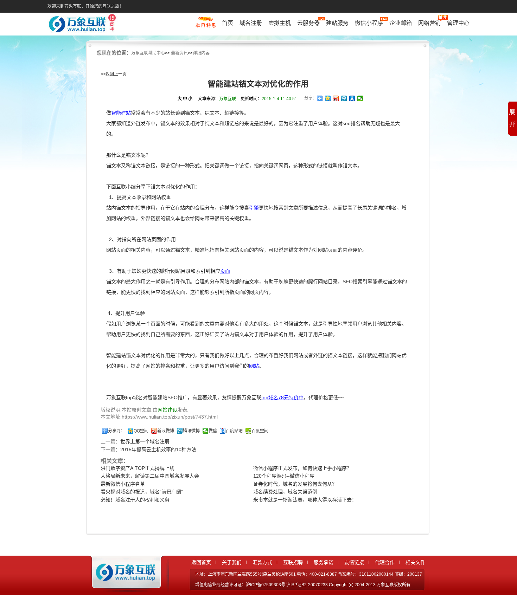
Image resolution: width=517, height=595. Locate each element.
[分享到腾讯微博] (344, 98)
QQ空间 (141, 430)
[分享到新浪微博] (336, 98)
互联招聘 (293, 562)
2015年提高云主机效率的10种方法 (158, 449)
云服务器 (308, 23)
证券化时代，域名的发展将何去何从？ (295, 484)
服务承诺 (323, 562)
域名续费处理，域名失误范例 (285, 491)
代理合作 (385, 562)
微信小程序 (369, 23)
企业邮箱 (400, 23)
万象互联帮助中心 (148, 53)
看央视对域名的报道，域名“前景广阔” (142, 491)
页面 (225, 271)
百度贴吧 (234, 430)
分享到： (116, 430)
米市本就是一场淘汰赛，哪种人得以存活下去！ (305, 500)
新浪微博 (165, 430)
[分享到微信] (360, 98)
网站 (254, 366)
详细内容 (201, 53)
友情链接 (354, 562)
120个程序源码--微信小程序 (283, 476)
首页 (227, 23)
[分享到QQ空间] (328, 98)
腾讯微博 (191, 430)
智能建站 (121, 113)
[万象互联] (124, 585)
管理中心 (458, 23)
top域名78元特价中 (282, 397)
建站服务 (337, 23)
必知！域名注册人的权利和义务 (135, 500)
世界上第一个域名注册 (145, 441)
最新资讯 (179, 53)
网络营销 (429, 23)
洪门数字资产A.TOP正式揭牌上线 (137, 468)
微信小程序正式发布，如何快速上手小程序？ (302, 468)
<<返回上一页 (114, 74)
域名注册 (251, 23)
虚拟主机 (279, 23)
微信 (213, 430)
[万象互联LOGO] (83, 24)
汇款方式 (262, 562)
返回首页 (201, 562)
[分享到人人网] (352, 98)
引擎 (254, 208)
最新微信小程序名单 (123, 484)
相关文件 (415, 562)
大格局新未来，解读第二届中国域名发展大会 (150, 476)
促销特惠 (206, 26)
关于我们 (232, 562)
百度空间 (259, 430)
